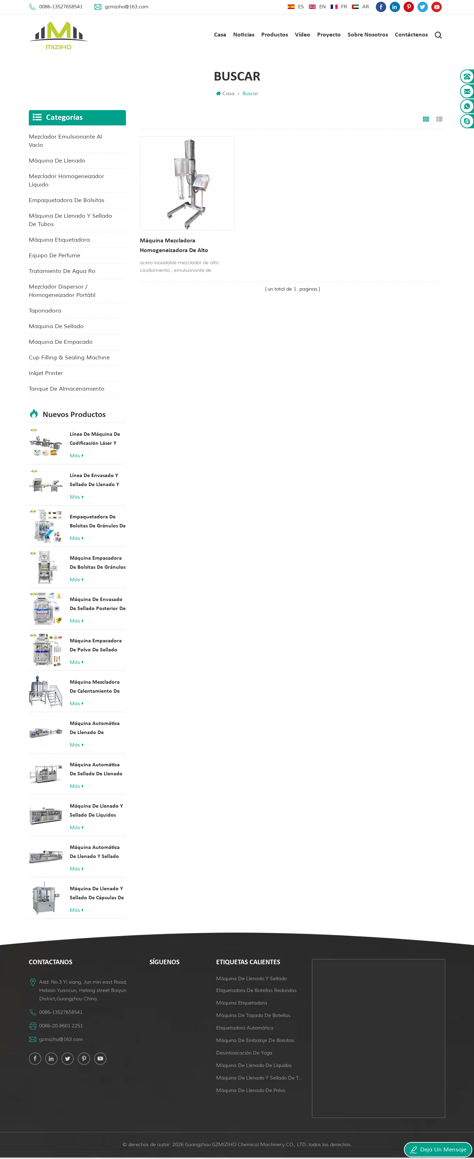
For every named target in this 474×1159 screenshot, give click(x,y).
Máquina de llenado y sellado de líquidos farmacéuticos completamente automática (96, 811)
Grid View (426, 119)
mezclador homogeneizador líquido (66, 180)
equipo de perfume (54, 255)
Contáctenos (411, 35)
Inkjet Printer (46, 373)
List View (439, 119)
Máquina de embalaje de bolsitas (255, 1040)
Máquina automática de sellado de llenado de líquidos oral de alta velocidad (96, 770)
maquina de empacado (61, 342)
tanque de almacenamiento (66, 388)
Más (75, 456)
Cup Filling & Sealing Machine (69, 357)
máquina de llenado (57, 160)
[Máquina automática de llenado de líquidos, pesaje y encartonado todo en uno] (46, 733)
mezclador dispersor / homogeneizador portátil (62, 291)
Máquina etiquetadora (241, 1003)
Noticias (243, 35)
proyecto (329, 35)
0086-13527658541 (61, 7)
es (301, 7)
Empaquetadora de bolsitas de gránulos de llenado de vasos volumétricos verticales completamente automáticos (98, 522)
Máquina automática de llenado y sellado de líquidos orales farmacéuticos (95, 853)
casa (220, 35)
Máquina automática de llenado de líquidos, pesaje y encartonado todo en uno (95, 729)
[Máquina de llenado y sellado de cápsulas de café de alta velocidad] (46, 898)
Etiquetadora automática (244, 1028)
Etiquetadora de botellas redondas (256, 990)
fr (344, 7)
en (322, 7)
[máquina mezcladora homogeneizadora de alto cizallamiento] (187, 183)
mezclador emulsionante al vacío (65, 141)
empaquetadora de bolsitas (66, 200)
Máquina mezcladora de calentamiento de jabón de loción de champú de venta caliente (95, 687)
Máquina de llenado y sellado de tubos (260, 1078)
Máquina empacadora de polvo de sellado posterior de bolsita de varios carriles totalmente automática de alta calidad (98, 646)
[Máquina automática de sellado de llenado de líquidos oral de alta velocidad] (46, 774)
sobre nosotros (368, 35)
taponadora (45, 310)
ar (365, 7)
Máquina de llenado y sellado (251, 979)
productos (274, 35)
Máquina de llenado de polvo (250, 1090)
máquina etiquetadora (59, 239)
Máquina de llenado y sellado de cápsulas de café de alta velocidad (97, 894)
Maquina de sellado (56, 326)
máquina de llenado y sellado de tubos (70, 220)
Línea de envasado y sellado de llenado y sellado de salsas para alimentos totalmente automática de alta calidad (96, 481)
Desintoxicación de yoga (244, 1053)
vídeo (302, 35)
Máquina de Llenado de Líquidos (254, 1065)
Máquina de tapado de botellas (253, 1015)
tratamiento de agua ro (62, 271)
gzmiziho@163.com (127, 7)
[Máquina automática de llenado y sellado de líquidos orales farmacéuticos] (46, 857)
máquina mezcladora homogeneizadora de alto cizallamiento (174, 246)
